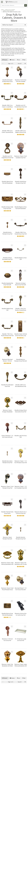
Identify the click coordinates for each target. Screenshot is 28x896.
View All (19, 63)
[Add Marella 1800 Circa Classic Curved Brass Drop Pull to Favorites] (12, 93)
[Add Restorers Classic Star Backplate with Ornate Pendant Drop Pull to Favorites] (25, 550)
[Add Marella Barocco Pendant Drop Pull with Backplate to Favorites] (25, 347)
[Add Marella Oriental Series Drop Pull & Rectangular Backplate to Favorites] (12, 499)
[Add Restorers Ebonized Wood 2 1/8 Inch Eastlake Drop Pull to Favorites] (12, 347)
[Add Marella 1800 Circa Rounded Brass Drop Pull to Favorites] (25, 372)
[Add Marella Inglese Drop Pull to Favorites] (12, 296)
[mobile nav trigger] (2, 2)
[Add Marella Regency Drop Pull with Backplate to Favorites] (25, 194)
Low (19, 59)
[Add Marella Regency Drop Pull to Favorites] (25, 245)
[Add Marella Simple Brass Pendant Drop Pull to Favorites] (25, 169)
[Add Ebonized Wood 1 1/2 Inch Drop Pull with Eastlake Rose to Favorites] (25, 576)
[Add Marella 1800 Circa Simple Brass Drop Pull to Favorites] (25, 220)
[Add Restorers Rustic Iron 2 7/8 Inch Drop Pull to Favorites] (25, 499)
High (24, 59)
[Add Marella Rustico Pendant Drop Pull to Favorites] (12, 220)
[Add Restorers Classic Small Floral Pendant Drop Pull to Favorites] (12, 576)
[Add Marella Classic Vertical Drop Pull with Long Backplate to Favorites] (25, 321)
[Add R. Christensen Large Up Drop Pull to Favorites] (25, 626)
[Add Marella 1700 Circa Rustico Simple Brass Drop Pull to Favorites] (25, 296)
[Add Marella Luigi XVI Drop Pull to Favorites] (25, 423)
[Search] (25, 5)
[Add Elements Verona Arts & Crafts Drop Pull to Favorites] (25, 601)
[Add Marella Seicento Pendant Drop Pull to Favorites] (25, 525)
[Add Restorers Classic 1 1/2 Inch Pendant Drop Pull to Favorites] (25, 449)
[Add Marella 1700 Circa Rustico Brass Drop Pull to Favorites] (12, 321)
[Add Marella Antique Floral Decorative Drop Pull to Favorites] (25, 398)
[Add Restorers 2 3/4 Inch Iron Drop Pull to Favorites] (12, 626)
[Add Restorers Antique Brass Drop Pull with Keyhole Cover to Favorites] (25, 271)
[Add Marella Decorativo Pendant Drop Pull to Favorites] (12, 449)
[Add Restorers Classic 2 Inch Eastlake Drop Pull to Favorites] (25, 144)
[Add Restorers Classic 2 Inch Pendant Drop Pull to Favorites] (12, 474)
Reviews (13, 59)
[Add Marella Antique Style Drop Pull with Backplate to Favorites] (12, 194)
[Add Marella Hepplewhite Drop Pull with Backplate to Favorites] (12, 271)
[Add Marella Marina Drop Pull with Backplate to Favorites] (12, 601)
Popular (5, 59)
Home (2, 9)
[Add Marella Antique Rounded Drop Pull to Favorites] (12, 245)
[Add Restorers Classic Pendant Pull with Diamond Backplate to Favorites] (12, 525)
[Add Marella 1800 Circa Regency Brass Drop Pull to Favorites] (25, 118)
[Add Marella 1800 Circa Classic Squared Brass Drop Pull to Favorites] (12, 118)
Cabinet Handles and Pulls (8, 10)
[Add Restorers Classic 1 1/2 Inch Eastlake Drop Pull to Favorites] (25, 474)
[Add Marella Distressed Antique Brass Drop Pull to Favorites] (12, 67)
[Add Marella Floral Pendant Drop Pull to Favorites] (12, 372)
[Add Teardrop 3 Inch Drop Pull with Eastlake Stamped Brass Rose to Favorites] (25, 67)
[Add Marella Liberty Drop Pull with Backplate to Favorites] (12, 169)
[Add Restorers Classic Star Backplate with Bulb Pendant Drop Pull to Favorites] (12, 652)
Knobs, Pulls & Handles (10, 9)
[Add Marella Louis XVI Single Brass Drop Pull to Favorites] (12, 144)
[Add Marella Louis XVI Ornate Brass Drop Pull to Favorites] (25, 93)
